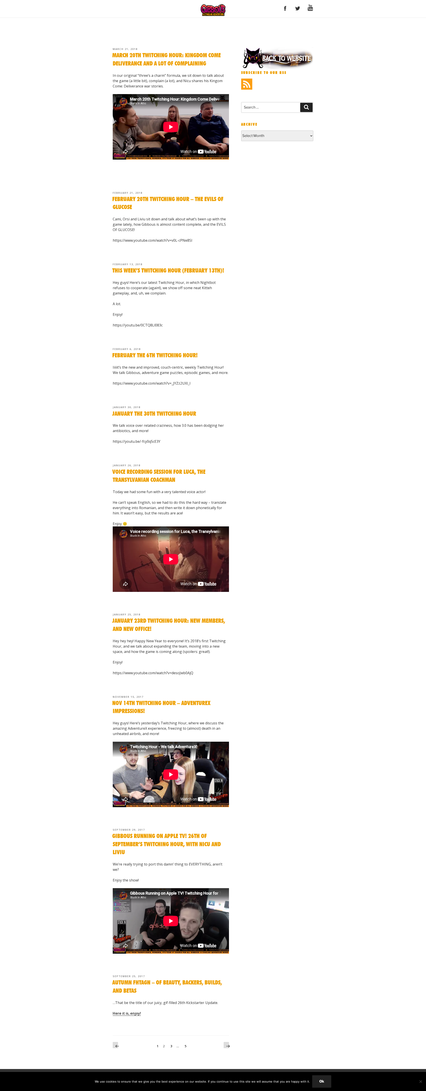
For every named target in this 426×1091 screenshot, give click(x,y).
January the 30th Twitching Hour (154, 414)
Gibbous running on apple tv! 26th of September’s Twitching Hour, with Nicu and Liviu (166, 844)
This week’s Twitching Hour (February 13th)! (168, 271)
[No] (420, 1081)
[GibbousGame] (277, 68)
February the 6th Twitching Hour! (155, 355)
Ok (321, 1081)
